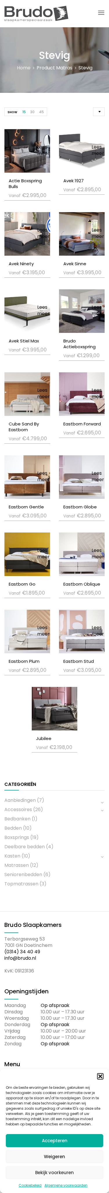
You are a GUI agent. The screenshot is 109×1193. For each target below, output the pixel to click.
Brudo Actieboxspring (79, 344)
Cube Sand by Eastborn (24, 427)
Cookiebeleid (30, 1185)
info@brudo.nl (20, 958)
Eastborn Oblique (81, 584)
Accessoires (18, 809)
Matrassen (16, 865)
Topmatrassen (21, 883)
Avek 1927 (73, 181)
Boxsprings (16, 837)
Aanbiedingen (20, 800)
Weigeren (54, 1157)
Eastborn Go (22, 584)
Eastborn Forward (82, 424)
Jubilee (43, 738)
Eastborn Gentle (26, 507)
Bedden (13, 828)
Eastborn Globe (80, 507)
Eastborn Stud (78, 661)
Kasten (12, 856)
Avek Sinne (74, 264)
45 (41, 111)
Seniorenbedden (23, 874)
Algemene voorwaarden (65, 1185)
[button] (100, 1076)
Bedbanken (17, 818)
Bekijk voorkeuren (54, 1172)
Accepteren (54, 1141)
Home (24, 68)
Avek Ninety (21, 264)
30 (32, 111)
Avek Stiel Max (24, 341)
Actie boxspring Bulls (25, 183)
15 (24, 111)
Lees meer (43, 150)
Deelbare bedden (24, 846)
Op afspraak (55, 1005)
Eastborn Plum (24, 661)
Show (12, 112)
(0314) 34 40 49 (22, 951)
